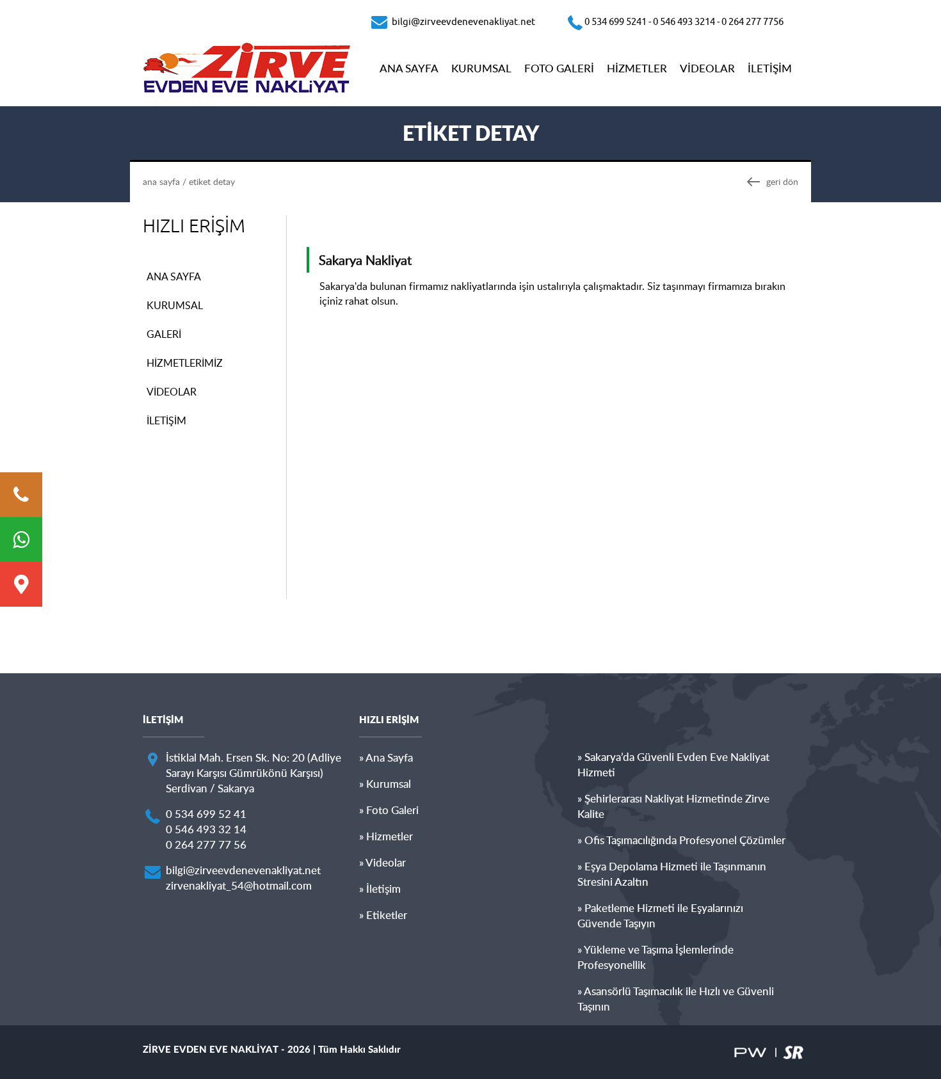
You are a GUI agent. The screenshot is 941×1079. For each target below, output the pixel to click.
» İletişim (380, 888)
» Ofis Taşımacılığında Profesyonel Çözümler (681, 840)
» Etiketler (383, 915)
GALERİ (164, 334)
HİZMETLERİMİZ (185, 363)
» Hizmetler (386, 836)
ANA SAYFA (409, 68)
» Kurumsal (385, 783)
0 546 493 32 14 (206, 829)
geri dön (782, 181)
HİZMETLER (637, 68)
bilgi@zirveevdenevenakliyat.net (243, 870)
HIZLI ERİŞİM (194, 226)
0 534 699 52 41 (206, 813)
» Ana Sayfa (386, 757)
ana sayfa (161, 181)
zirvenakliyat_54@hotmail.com (239, 885)
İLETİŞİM (770, 68)
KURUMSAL (481, 68)
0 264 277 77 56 (206, 844)
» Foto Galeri (389, 810)
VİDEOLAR (707, 68)
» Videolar (382, 862)
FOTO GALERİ (559, 68)
